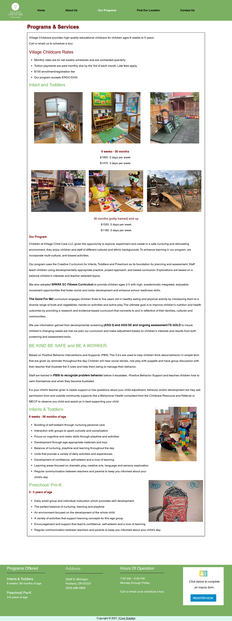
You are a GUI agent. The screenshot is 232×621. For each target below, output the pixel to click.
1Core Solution (126, 618)
